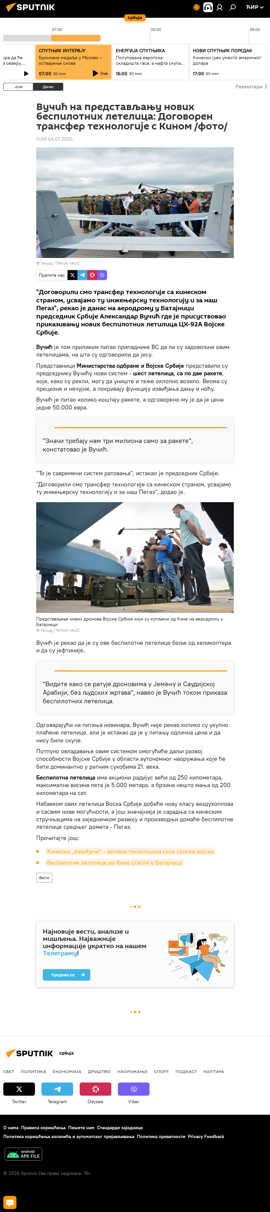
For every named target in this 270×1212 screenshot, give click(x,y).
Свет (8, 1071)
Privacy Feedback (206, 1136)
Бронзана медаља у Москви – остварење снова (70, 60)
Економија (67, 1071)
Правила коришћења (43, 1127)
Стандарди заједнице (120, 1127)
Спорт (161, 1071)
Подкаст (186, 1071)
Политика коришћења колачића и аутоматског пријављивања (68, 1136)
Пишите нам (81, 1127)
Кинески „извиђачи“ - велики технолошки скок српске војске (130, 851)
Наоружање (132, 1071)
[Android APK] (23, 1155)
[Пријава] (219, 7)
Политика (33, 1071)
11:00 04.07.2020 (54, 139)
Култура (213, 1071)
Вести (44, 877)
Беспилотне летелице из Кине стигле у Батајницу (114, 862)
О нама (10, 1127)
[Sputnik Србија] (32, 13)
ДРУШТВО (99, 1071)
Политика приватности (161, 1136)
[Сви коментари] (9, 1202)
